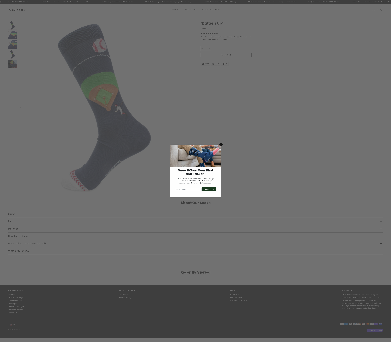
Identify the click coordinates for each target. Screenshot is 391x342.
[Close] (221, 144)
